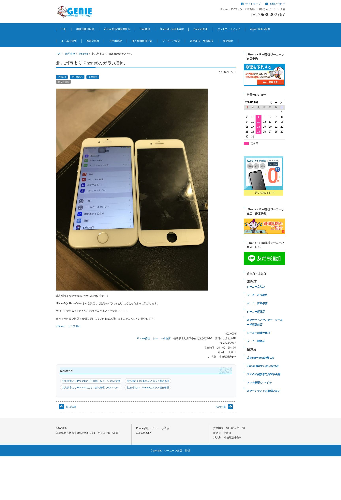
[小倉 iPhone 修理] (264, 75)
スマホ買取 (115, 40)
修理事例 (70, 53)
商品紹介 (228, 40)
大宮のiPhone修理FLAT (260, 357)
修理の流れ (92, 40)
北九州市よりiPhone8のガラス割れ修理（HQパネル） (91, 387)
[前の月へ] (270, 102)
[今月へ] (276, 102)
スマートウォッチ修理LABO (263, 390)
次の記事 (221, 406)
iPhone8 (83, 53)
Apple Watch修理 (260, 29)
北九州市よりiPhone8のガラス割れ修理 (148, 381)
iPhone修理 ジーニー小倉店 (154, 338)
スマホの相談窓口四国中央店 (263, 374)
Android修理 (200, 29)
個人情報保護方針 (142, 40)
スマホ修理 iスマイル (259, 382)
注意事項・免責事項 (201, 40)
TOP (64, 29)
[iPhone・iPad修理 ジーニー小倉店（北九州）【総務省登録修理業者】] (75, 11)
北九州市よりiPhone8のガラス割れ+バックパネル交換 (91, 381)
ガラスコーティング (228, 29)
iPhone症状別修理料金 (117, 29)
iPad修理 (145, 29)
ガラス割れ (77, 77)
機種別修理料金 (85, 29)
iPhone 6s (116, 417)
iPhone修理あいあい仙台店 (262, 365)
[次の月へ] (282, 102)
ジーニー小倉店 (171, 40)
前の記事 (71, 406)
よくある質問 (69, 40)
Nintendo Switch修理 (172, 29)
